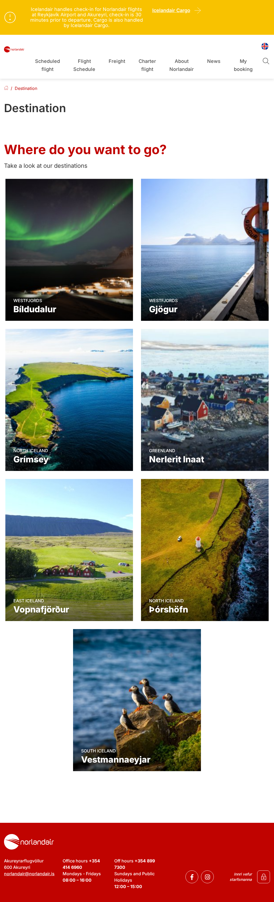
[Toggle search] (266, 61)
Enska (6, 88)
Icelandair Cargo (171, 10)
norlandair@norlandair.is (29, 873)
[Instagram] (207, 876)
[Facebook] (191, 876)
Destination (26, 88)
